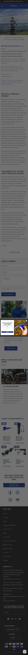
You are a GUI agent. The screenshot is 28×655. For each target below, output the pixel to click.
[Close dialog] (26, 320)
